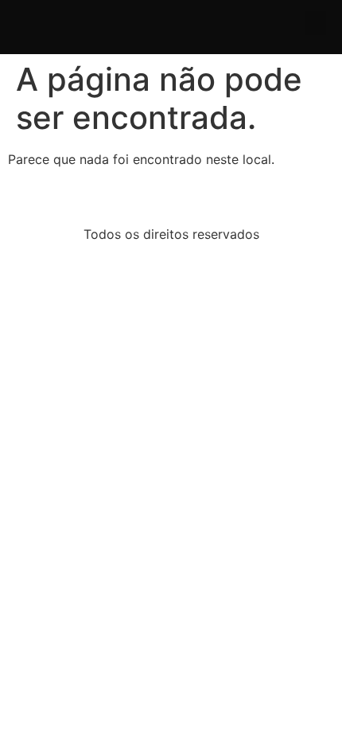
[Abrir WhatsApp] (302, 702)
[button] (315, 23)
